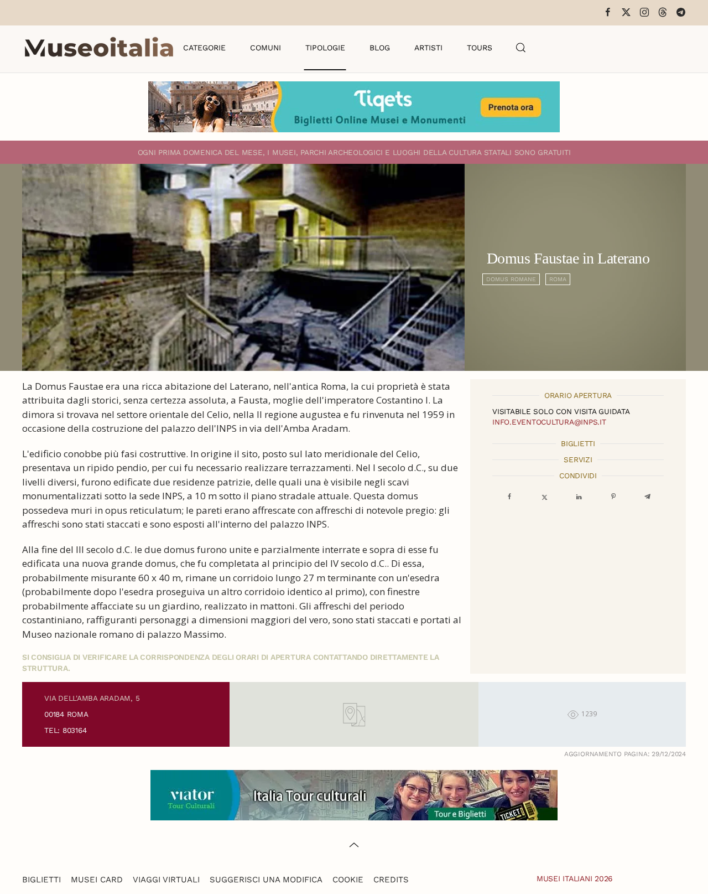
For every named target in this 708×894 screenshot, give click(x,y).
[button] (521, 47)
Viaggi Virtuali (166, 880)
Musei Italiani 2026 (575, 878)
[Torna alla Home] (99, 47)
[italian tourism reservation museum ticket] (354, 106)
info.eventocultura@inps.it (549, 421)
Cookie (347, 880)
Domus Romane (511, 279)
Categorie (204, 47)
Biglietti (41, 880)
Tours (479, 47)
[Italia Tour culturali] (354, 794)
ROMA (557, 279)
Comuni (265, 47)
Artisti (428, 47)
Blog (379, 47)
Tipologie (325, 47)
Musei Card (97, 880)
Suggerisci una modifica (266, 880)
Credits (391, 880)
